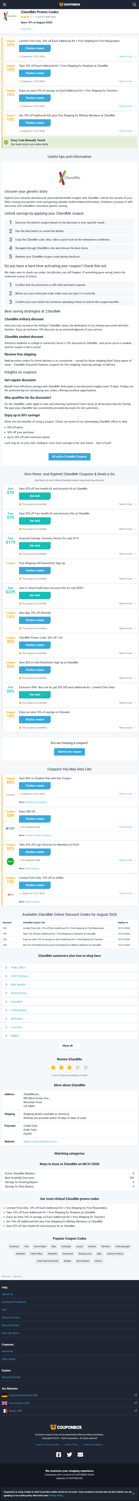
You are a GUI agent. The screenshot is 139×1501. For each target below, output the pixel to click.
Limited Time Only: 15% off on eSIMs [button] (41, 877)
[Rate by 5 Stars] (86, 1067)
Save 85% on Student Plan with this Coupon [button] (45, 778)
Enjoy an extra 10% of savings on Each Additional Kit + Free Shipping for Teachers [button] (68, 90)
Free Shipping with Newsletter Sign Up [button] (42, 563)
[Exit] (133, 1494)
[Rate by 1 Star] (53, 1067)
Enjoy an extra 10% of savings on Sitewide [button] (44, 712)
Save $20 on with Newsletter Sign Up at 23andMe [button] (48, 662)
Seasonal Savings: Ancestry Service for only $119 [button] (49, 538)
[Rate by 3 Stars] (69, 1067)
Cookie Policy (71, 1444)
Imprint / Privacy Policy (48, 1444)
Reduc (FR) (15, 1411)
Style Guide (8, 1359)
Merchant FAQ (10, 1325)
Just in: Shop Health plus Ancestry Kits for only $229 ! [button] (51, 588)
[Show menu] (4, 4)
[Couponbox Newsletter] (80, 1456)
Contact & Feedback (14, 1302)
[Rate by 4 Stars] (77, 1067)
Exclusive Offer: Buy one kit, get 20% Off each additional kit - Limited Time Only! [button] (67, 687)
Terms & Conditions (92, 1444)
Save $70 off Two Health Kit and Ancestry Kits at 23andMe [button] (54, 513)
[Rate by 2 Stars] (61, 1067)
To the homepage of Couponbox (69, 4)
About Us (7, 1294)
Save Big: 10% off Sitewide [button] (35, 612)
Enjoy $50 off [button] (27, 811)
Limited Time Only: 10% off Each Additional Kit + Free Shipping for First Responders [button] (69, 41)
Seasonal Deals (11, 1377)
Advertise (7, 1351)
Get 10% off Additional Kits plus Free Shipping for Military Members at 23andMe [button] (67, 115)
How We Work (10, 1333)
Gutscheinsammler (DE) (23, 1395)
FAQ (4, 1309)
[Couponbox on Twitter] (69, 1456)
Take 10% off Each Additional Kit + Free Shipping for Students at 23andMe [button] (63, 65)
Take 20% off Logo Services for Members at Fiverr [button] (49, 844)
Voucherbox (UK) (19, 1403)
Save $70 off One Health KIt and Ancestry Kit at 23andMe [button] (53, 488)
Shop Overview (11, 1317)
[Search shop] (134, 4)
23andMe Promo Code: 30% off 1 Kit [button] (41, 637)
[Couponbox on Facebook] (58, 1456)
